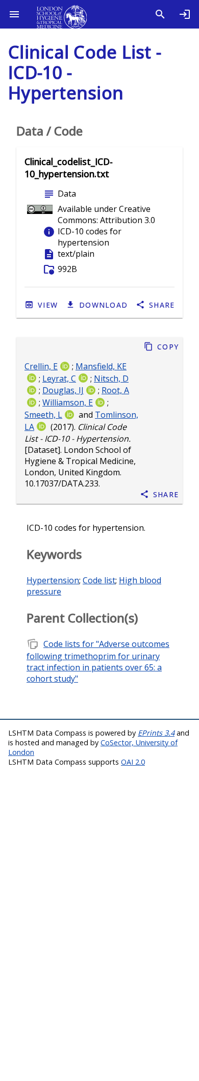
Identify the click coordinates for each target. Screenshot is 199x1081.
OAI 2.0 (133, 762)
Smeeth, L (43, 414)
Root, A (115, 390)
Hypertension (53, 580)
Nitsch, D (111, 378)
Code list (99, 580)
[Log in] (184, 14)
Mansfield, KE (101, 366)
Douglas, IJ (63, 390)
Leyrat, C (59, 378)
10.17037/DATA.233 (61, 484)
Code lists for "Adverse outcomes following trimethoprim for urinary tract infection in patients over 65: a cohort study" (98, 661)
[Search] (160, 14)
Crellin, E (41, 366)
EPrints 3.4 (156, 733)
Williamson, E (67, 403)
